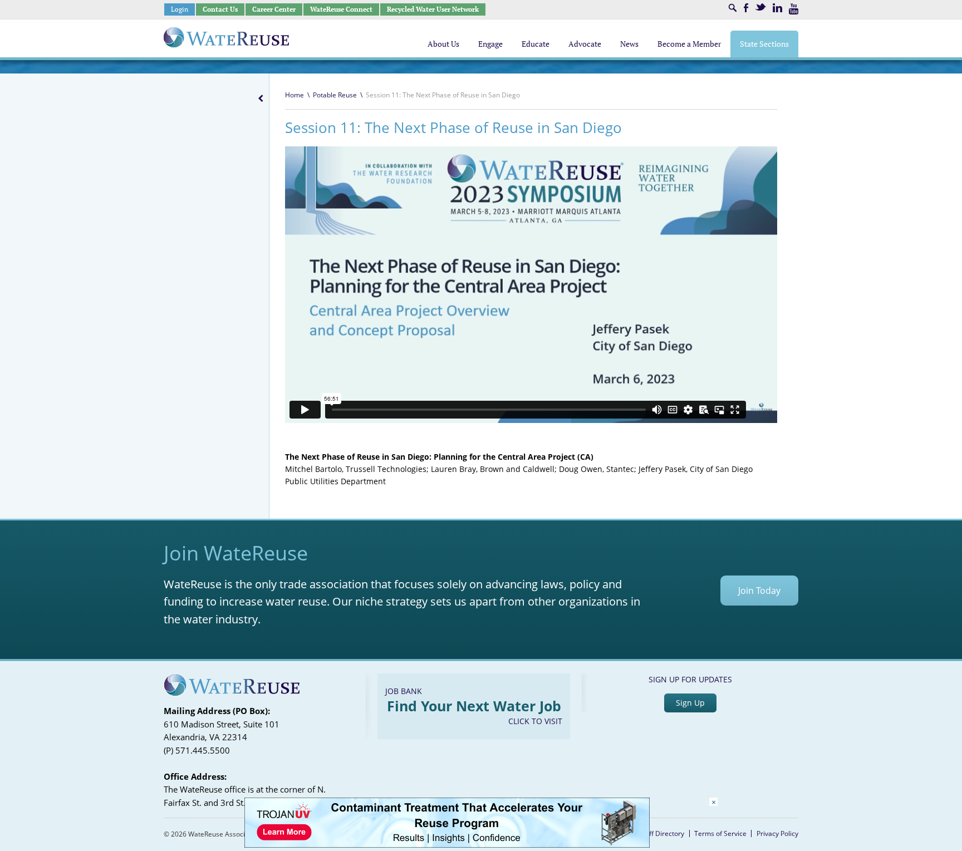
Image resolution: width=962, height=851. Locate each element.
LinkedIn (777, 7)
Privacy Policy (777, 833)
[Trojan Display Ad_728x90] (447, 844)
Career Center (274, 9)
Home (294, 95)
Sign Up (690, 702)
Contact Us (220, 9)
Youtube (793, 8)
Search (732, 7)
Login (179, 9)
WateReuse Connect (341, 9)
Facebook (746, 7)
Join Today (759, 590)
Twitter (760, 7)
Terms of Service (720, 833)
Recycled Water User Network (433, 9)
